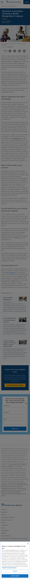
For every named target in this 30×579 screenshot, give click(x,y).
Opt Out (15, 571)
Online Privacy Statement (9, 567)
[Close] (28, 544)
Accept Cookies (15, 575)
